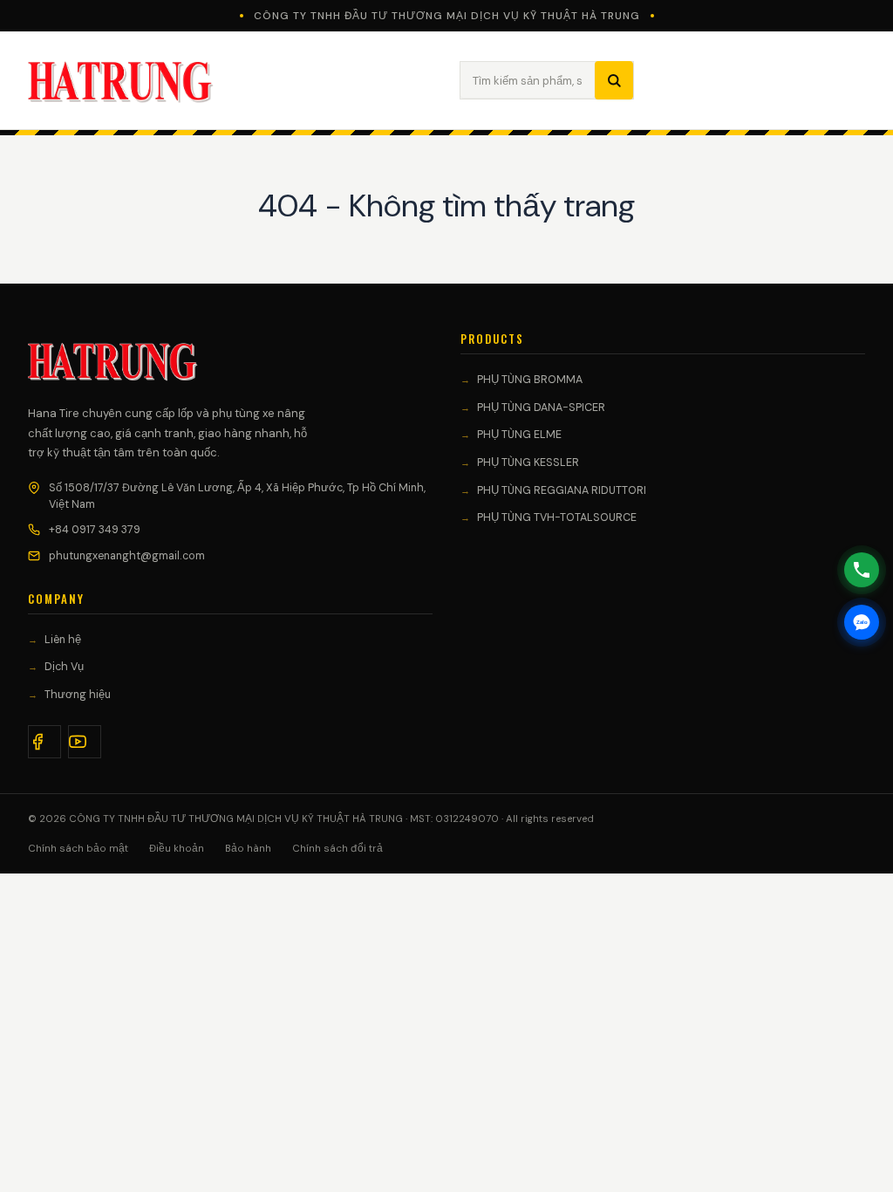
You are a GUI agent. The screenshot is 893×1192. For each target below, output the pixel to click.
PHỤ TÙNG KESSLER (528, 462)
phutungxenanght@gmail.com (127, 556)
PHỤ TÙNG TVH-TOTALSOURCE (557, 517)
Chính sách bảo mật (78, 848)
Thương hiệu (77, 695)
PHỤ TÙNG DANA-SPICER (541, 407)
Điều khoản (176, 848)
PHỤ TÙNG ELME (519, 435)
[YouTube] (84, 741)
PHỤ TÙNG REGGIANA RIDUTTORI (561, 490)
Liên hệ (62, 640)
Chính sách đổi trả (337, 848)
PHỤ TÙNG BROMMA (530, 380)
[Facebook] (44, 741)
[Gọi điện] (861, 569)
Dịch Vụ (64, 667)
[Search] (614, 80)
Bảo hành (248, 848)
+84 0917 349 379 (94, 530)
